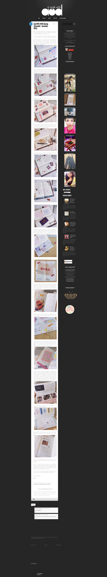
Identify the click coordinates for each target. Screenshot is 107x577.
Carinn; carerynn (38, 508)
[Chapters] (49, 18)
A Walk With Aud (40, 573)
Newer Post (33, 545)
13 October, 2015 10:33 (46, 508)
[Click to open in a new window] (45, 67)
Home (46, 545)
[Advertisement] (44, 541)
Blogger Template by (36, 574)
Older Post (58, 545)
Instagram (70, 54)
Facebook (70, 52)
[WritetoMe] (55, 18)
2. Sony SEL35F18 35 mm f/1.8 (70, 270)
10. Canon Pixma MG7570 (70, 280)
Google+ (70, 56)
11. (70, 281)
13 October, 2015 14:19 (44, 514)
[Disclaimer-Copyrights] (62, 18)
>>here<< (35, 37)
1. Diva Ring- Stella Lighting (70, 269)
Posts (66, 260)
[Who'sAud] (44, 18)
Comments (67, 262)
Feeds (70, 59)
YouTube (70, 55)
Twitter (69, 57)
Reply (36, 518)
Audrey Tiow (37, 514)
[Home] (38, 18)
